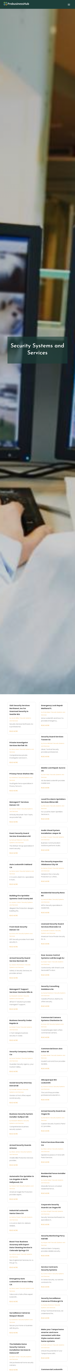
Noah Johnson (47, 1345)
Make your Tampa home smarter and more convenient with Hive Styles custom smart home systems (52, 1335)
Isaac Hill (46, 1024)
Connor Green (16, 809)
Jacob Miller (15, 718)
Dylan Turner (15, 1357)
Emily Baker (46, 712)
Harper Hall (15, 1186)
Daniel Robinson (48, 993)
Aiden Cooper (47, 837)
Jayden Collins (16, 902)
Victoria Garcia (48, 1086)
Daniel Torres (15, 1027)
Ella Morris (46, 1118)
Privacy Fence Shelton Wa (21, 773)
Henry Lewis (15, 749)
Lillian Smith (46, 1055)
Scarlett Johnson (16, 1089)
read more (13, 731)
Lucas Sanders (16, 1058)
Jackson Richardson (17, 965)
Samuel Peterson (16, 840)
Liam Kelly (46, 774)
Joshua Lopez (15, 1254)
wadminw (14, 777)
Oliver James (15, 1152)
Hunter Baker (47, 1180)
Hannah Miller (47, 899)
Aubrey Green (15, 1217)
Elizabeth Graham (17, 996)
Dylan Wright (47, 1211)
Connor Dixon (47, 1274)
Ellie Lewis (46, 806)
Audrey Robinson (48, 1305)
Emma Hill (14, 933)
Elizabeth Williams (17, 1121)
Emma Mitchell (47, 743)
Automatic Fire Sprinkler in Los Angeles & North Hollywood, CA (21, 1179)
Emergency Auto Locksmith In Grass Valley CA (21, 1281)
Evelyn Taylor (47, 962)
